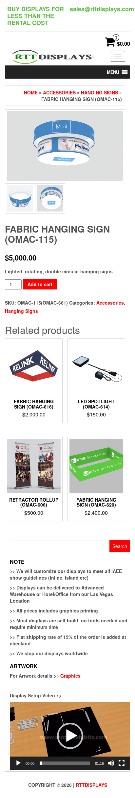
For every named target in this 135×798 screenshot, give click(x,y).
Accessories (59, 92)
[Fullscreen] (121, 763)
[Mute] (111, 763)
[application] (70, 736)
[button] (113, 72)
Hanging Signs (99, 92)
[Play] (18, 763)
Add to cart (40, 284)
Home (31, 92)
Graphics (70, 675)
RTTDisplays (91, 785)
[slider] (65, 763)
